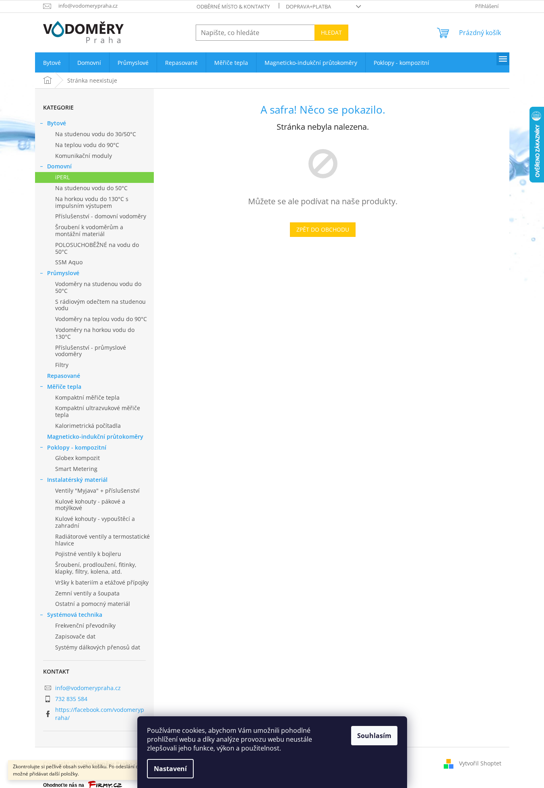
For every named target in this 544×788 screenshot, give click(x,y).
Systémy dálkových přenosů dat (97, 647)
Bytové (56, 123)
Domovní (59, 166)
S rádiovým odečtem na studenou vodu (100, 305)
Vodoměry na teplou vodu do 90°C (101, 319)
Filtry (61, 365)
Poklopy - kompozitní (76, 447)
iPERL (62, 177)
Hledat (331, 32)
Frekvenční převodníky (85, 625)
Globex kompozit (77, 458)
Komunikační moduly (83, 156)
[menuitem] (52, 62)
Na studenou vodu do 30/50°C (95, 134)
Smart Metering (76, 469)
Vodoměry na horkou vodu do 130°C (94, 333)
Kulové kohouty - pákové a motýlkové (90, 505)
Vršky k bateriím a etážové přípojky (102, 582)
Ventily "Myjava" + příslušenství (97, 490)
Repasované (63, 375)
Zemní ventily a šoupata (87, 593)
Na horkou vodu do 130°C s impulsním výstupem (91, 202)
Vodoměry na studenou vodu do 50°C (98, 287)
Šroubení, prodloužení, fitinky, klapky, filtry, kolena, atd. (96, 568)
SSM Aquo (69, 262)
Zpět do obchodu (322, 229)
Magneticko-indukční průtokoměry (95, 436)
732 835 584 (71, 699)
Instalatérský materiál (77, 479)
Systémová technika (74, 614)
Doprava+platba (308, 6)
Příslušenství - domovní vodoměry (100, 216)
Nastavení (170, 768)
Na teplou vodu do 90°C (87, 145)
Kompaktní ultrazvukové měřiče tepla (97, 411)
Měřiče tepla (64, 386)
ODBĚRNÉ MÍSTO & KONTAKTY (233, 6)
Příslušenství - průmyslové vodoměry (90, 351)
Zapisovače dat (75, 636)
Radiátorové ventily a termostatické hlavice (102, 540)
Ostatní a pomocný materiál (92, 604)
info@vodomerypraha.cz (88, 688)
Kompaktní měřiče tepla (87, 397)
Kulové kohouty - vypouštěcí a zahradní (95, 522)
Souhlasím (374, 735)
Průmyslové (63, 273)
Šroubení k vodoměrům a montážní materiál (89, 230)
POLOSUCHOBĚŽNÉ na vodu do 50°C (97, 248)
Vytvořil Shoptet (480, 763)
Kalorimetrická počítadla (88, 425)
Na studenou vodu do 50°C (91, 188)
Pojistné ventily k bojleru (88, 554)
